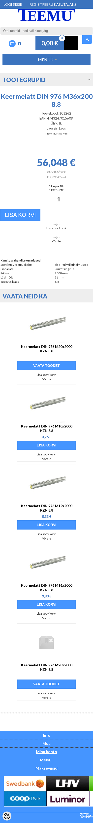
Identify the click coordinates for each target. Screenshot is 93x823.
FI (19, 43)
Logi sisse (13, 4)
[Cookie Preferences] (6, 816)
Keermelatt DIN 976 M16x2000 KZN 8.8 (46, 587)
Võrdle (56, 241)
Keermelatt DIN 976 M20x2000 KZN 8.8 (46, 348)
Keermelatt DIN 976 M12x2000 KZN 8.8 (46, 508)
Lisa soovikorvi (56, 228)
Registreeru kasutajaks (53, 4)
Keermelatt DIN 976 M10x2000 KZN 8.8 (46, 428)
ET (12, 43)
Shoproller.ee (86, 815)
